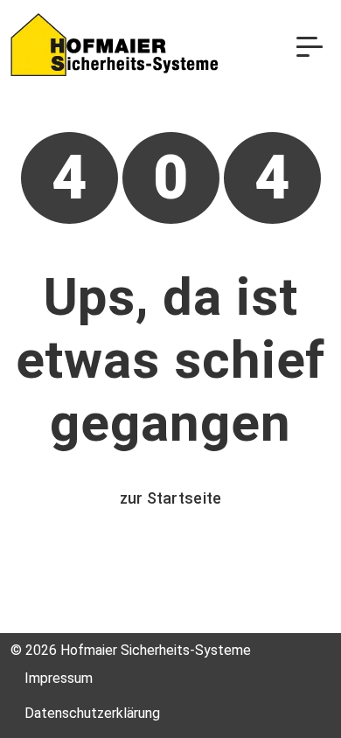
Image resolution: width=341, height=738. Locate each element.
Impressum (58, 678)
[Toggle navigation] (310, 45)
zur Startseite (171, 498)
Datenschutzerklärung (92, 713)
